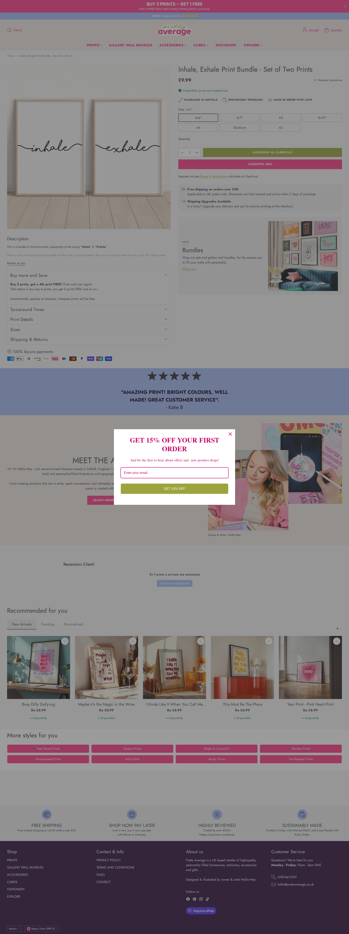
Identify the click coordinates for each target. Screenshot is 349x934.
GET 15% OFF (174, 488)
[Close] (230, 434)
